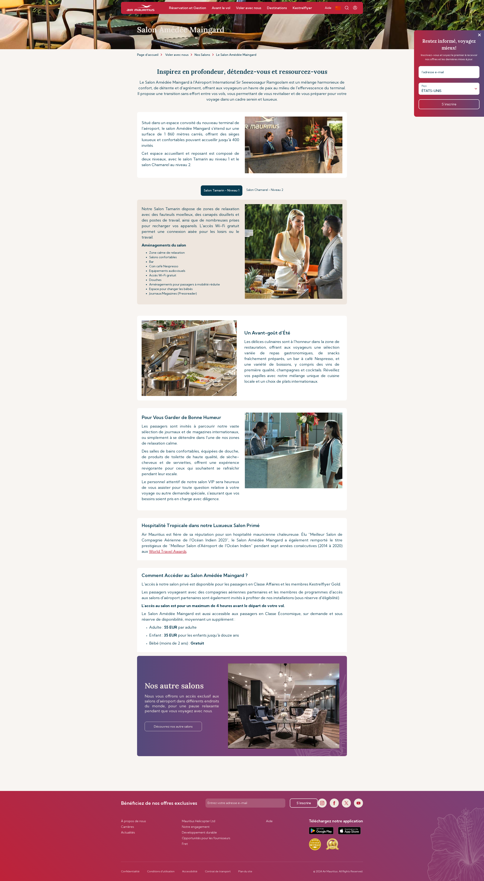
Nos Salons (202, 55)
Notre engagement (195, 827)
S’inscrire (304, 803)
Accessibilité (189, 871)
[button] (338, 8)
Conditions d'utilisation (161, 871)
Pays (424, 85)
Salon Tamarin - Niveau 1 (221, 190)
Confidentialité (130, 871)
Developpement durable (199, 832)
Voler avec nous (176, 55)
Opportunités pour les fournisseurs (206, 838)
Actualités (128, 832)
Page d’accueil (147, 55)
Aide (269, 821)
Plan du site (245, 871)
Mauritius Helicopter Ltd (198, 821)
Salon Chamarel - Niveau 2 (264, 190)
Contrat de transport (218, 871)
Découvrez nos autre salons (173, 726)
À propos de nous (133, 821)
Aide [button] (328, 8)
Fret (185, 844)
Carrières (127, 827)
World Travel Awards (167, 551)
